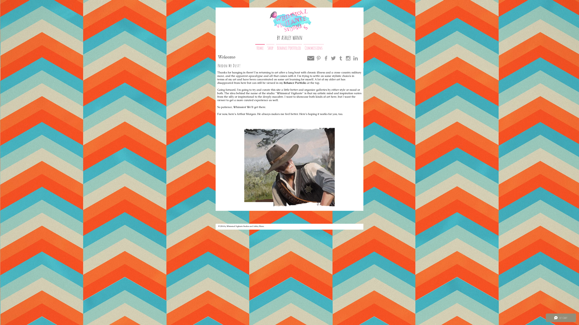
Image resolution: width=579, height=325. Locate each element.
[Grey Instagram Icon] (348, 58)
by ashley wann (289, 37)
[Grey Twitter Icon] (333, 58)
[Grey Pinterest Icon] (318, 58)
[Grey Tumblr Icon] (341, 58)
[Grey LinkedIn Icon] (355, 58)
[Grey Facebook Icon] (326, 58)
